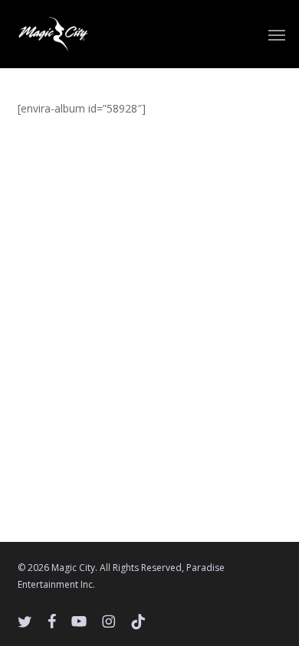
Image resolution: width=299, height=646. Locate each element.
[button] (276, 34)
